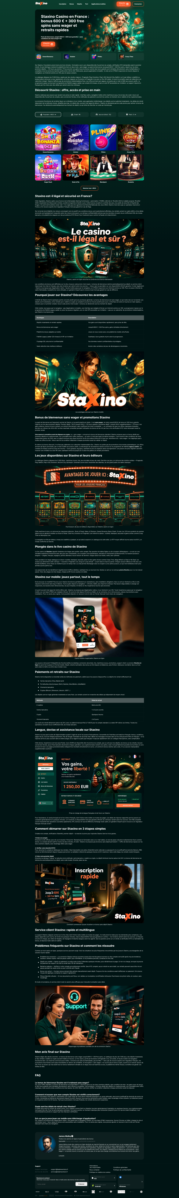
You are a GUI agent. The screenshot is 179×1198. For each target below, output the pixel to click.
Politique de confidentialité (122, 1170)
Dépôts (79, 4)
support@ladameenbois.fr (59, 1169)
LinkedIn (61, 1156)
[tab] (48, 114)
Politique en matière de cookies (100, 1172)
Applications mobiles (98, 4)
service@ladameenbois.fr (59, 1172)
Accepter (138, 1194)
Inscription (62, 4)
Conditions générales (120, 1167)
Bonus (72, 4)
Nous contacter (95, 1170)
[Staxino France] (41, 4)
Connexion (138, 4)
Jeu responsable (95, 1167)
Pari (86, 4)
